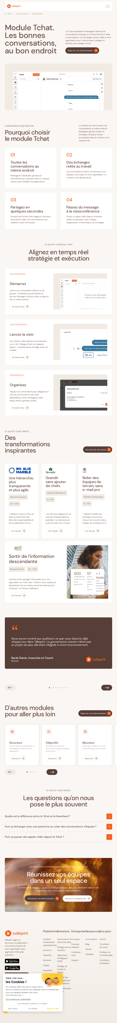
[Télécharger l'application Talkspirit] (16, 964)
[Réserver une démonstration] (82, 50)
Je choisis (32, 1008)
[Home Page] (14, 6)
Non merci (12, 1008)
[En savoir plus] (20, 306)
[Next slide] (106, 687)
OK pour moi (53, 1008)
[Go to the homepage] (16, 933)
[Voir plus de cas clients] (97, 449)
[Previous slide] (10, 687)
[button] (107, 6)
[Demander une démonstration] (42, 898)
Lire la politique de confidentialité (18, 999)
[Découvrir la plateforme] (77, 898)
